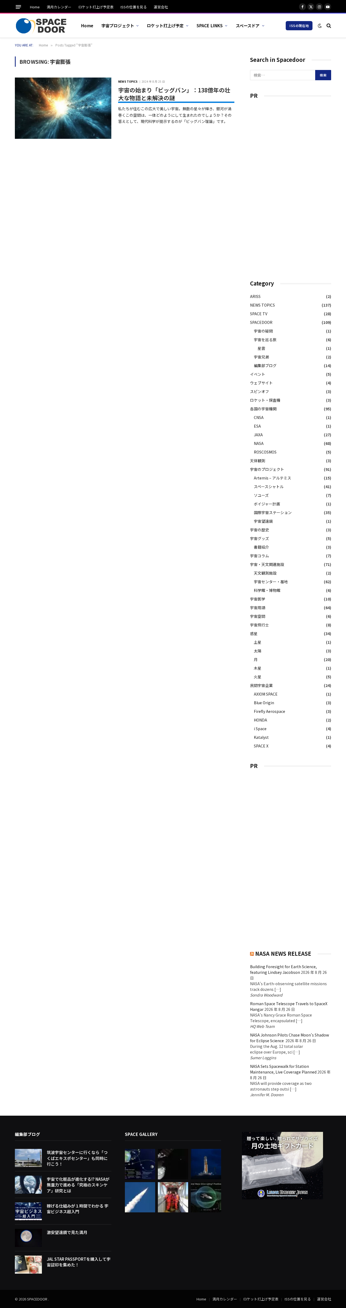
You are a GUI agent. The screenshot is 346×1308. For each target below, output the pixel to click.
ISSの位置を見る (134, 6)
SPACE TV (258, 313)
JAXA (258, 434)
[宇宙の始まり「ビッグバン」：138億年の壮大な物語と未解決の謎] (63, 108)
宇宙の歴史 (259, 529)
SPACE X (261, 746)
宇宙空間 (257, 616)
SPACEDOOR (261, 322)
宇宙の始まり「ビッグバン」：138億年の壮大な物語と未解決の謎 (174, 94)
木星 (257, 668)
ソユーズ (261, 495)
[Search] (328, 25)
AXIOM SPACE (266, 694)
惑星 (254, 633)
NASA (259, 443)
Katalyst (261, 737)
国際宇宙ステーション (273, 512)
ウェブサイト (261, 382)
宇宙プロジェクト (117, 25)
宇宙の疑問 (263, 331)
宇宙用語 (257, 607)
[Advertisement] (290, 187)
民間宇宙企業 (261, 685)
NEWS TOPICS (128, 81)
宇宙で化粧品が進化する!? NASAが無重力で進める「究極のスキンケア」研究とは (78, 1184)
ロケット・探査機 (265, 400)
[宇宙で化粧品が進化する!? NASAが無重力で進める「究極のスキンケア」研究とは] (28, 1185)
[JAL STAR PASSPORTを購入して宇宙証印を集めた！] (28, 1265)
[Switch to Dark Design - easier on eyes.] (320, 26)
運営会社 (161, 6)
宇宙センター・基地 (271, 581)
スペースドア (248, 25)
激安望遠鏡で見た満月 (67, 1232)
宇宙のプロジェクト (267, 469)
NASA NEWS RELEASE (283, 953)
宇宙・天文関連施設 (267, 564)
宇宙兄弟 (261, 357)
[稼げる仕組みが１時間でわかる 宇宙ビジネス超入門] (28, 1211)
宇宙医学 (257, 599)
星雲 (261, 348)
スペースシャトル (269, 486)
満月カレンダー (59, 6)
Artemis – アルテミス (272, 478)
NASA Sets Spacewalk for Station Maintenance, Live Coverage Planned (283, 1069)
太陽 (257, 650)
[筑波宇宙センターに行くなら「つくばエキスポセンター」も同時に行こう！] (28, 1158)
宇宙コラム (259, 555)
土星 (257, 642)
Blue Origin (264, 702)
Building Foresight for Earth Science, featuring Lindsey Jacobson (283, 969)
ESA (257, 426)
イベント (257, 374)
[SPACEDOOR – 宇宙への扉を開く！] (41, 26)
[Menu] (18, 6)
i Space (260, 728)
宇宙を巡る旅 (265, 339)
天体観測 (257, 460)
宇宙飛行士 (259, 625)
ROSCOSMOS (265, 452)
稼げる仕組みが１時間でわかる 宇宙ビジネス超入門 (77, 1208)
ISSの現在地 (299, 25)
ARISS (255, 296)
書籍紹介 (261, 547)
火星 (257, 676)
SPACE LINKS (210, 25)
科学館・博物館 (267, 590)
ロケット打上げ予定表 (96, 6)
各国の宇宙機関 (263, 408)
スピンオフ (259, 391)
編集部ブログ (265, 365)
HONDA (260, 720)
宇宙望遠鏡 (263, 521)
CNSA (259, 417)
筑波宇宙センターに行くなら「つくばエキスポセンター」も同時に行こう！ (77, 1158)
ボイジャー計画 (267, 504)
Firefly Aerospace (269, 711)
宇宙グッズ (259, 538)
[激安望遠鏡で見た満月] (28, 1238)
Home (35, 6)
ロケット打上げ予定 (165, 25)
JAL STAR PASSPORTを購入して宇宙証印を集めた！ (79, 1261)
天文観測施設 (265, 573)
